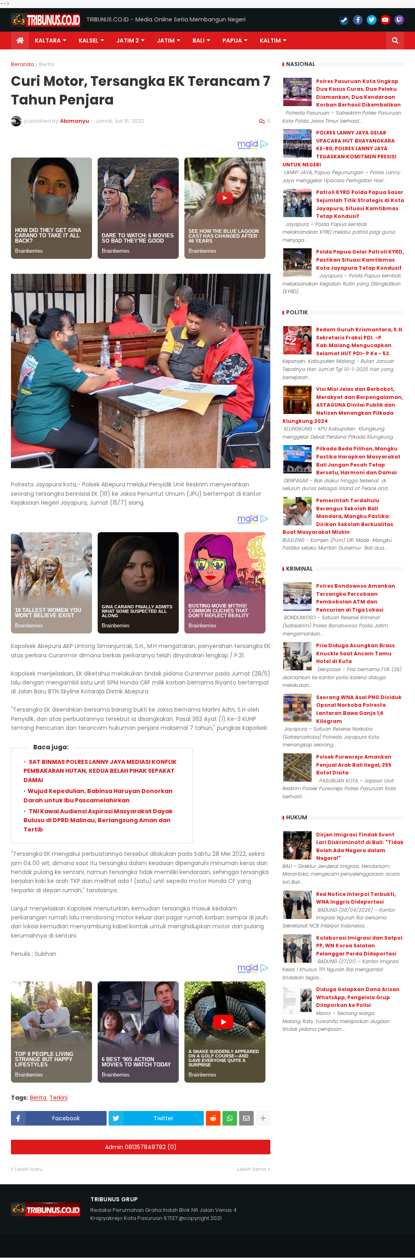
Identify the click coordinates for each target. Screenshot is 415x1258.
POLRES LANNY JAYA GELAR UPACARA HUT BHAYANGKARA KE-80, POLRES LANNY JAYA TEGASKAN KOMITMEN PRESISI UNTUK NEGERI (339, 148)
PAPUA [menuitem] (232, 40)
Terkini (58, 1098)
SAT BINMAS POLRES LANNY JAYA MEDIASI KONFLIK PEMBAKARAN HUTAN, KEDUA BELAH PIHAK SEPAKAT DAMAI (100, 771)
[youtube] (385, 20)
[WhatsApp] (229, 1118)
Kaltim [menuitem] (270, 40)
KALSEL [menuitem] (88, 40)
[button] (395, 40)
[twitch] (399, 20)
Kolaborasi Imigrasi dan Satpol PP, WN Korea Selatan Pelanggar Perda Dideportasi (359, 945)
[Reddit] (213, 1118)
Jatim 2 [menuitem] (127, 40)
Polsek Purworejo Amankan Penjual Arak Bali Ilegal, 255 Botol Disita (353, 764)
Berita (46, 64)
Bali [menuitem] (199, 40)
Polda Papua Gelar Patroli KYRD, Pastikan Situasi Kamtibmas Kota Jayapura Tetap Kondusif (360, 259)
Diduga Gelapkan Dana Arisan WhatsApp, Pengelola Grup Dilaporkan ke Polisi (358, 997)
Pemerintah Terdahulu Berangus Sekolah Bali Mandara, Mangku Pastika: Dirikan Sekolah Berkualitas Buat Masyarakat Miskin (337, 516)
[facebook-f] (358, 20)
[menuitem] (20, 40)
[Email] (246, 1118)
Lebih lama (251, 1169)
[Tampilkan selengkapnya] (263, 1118)
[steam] (344, 20)
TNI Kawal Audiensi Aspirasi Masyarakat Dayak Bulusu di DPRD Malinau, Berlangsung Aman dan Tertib (98, 820)
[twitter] (371, 20)
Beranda (22, 64)
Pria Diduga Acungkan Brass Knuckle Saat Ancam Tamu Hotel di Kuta (355, 653)
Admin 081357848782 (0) (141, 1147)
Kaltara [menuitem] (48, 40)
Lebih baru (29, 1169)
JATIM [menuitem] (166, 40)
